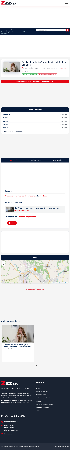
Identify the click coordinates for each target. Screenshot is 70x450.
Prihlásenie (39, 411)
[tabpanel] (18, 343)
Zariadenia (11, 30)
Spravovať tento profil (36, 289)
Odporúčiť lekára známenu (48, 75)
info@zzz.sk (8, 434)
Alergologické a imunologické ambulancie (20, 196)
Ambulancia (43, 196)
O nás (38, 388)
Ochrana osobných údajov (44, 404)
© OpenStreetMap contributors (61, 282)
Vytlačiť (12, 223)
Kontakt (38, 401)
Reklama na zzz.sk (42, 391)
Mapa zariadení (41, 395)
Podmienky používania (43, 398)
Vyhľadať (34, 81)
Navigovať (63, 68)
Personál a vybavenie (27, 217)
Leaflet (53, 282)
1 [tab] (36, 365)
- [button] (3, 264)
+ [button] (3, 262)
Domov (3, 30)
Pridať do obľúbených (30, 75)
